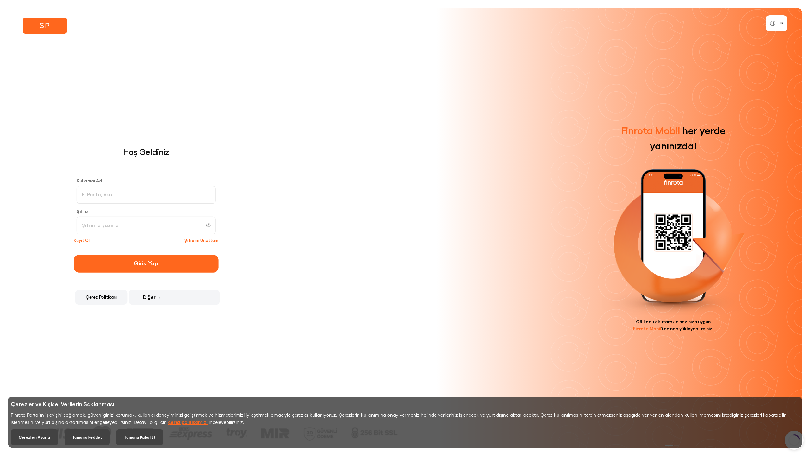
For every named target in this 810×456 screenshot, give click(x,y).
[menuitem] (154, 297)
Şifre (82, 211)
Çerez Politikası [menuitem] (101, 296)
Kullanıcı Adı (90, 180)
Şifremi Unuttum (201, 240)
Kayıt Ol (82, 240)
